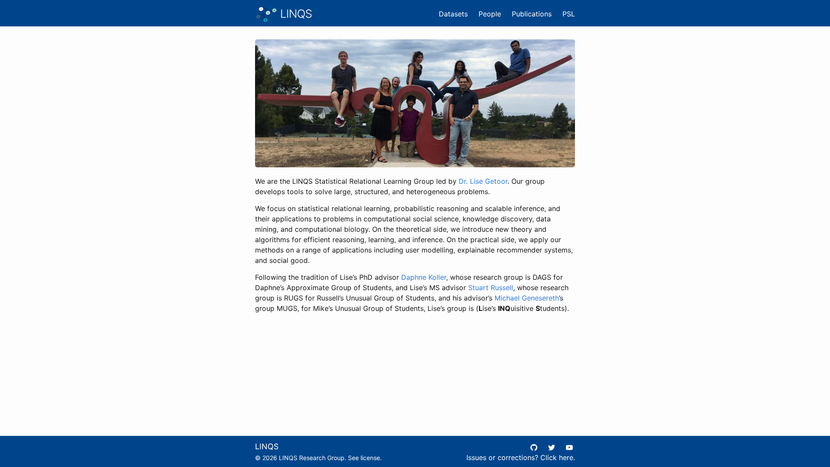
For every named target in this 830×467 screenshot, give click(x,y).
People (490, 14)
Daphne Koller (423, 277)
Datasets (453, 14)
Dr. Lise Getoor (483, 181)
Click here (556, 457)
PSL (568, 14)
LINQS (295, 13)
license (370, 457)
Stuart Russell (490, 287)
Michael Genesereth (527, 298)
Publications (532, 14)
